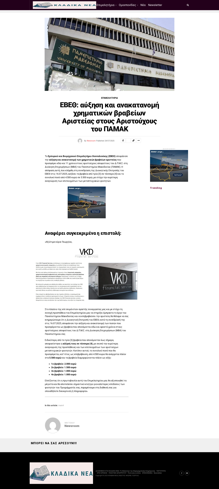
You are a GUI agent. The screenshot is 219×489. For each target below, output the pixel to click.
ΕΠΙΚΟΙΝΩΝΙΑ (147, 473)
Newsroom (91, 141)
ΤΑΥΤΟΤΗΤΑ (161, 471)
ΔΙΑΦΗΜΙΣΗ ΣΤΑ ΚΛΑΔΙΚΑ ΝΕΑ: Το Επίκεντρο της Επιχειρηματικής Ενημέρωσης (125, 471)
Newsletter (155, 5)
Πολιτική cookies (134, 473)
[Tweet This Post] (128, 140)
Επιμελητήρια (105, 5)
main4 (61, 405)
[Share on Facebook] (123, 140)
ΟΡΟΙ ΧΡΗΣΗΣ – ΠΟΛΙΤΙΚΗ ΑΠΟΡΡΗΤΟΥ (111, 473)
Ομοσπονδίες (127, 5)
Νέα (143, 5)
